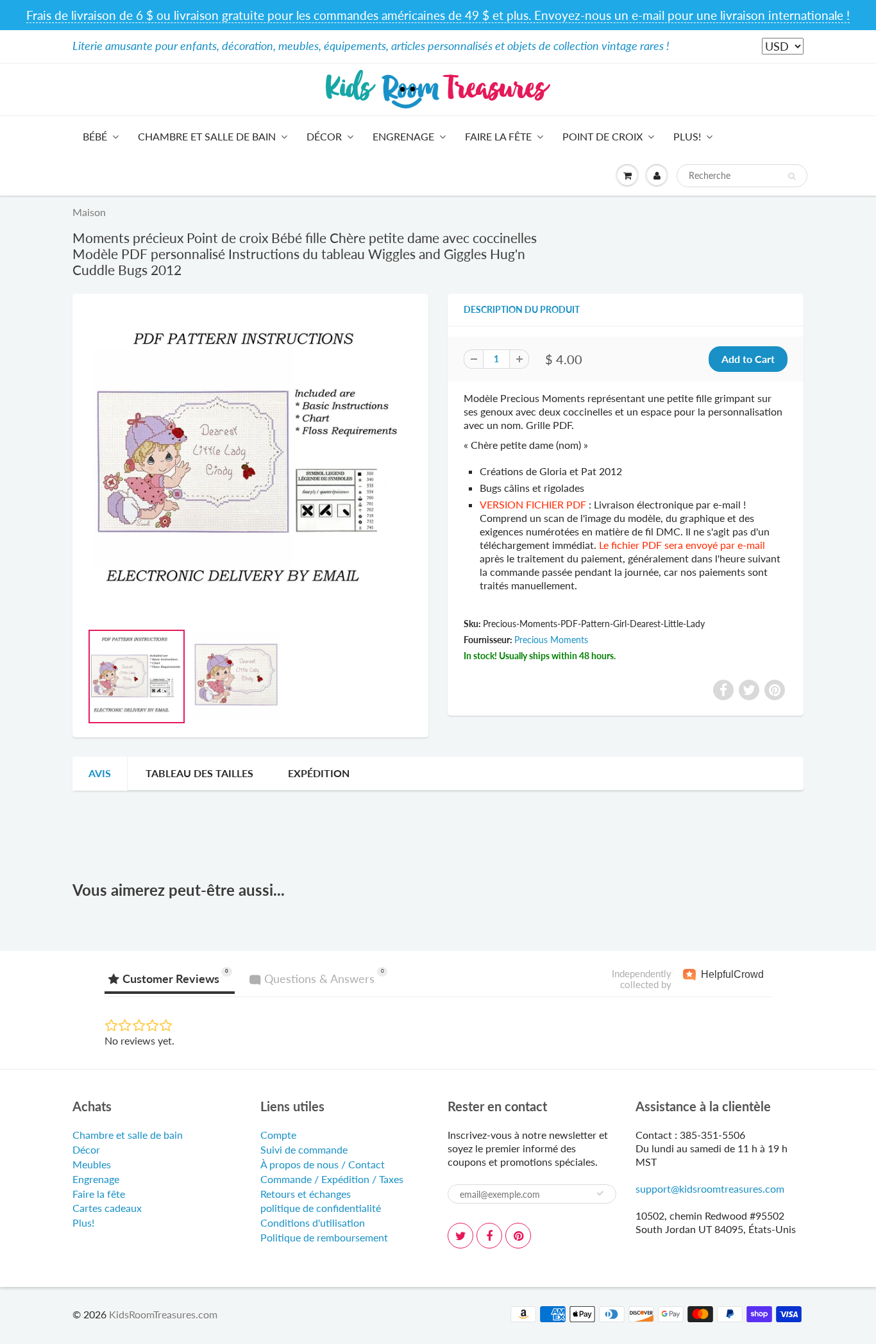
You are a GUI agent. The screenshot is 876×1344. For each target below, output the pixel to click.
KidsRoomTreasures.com (163, 1314)
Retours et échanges (305, 1194)
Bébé (95, 136)
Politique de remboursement (324, 1237)
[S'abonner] (600, 1193)
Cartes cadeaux (107, 1208)
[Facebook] (489, 1235)
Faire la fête (498, 136)
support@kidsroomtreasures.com (710, 1188)
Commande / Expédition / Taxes (331, 1179)
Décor (324, 136)
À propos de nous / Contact (322, 1164)
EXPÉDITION (319, 773)
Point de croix (602, 136)
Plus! (687, 136)
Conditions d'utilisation (312, 1222)
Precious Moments (551, 639)
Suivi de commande (304, 1149)
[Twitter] (460, 1235)
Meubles (91, 1164)
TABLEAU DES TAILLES (199, 773)
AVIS (99, 773)
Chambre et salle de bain (207, 136)
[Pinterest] (518, 1235)
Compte (278, 1135)
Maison (89, 212)
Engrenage (403, 136)
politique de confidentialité (320, 1208)
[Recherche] (792, 176)
